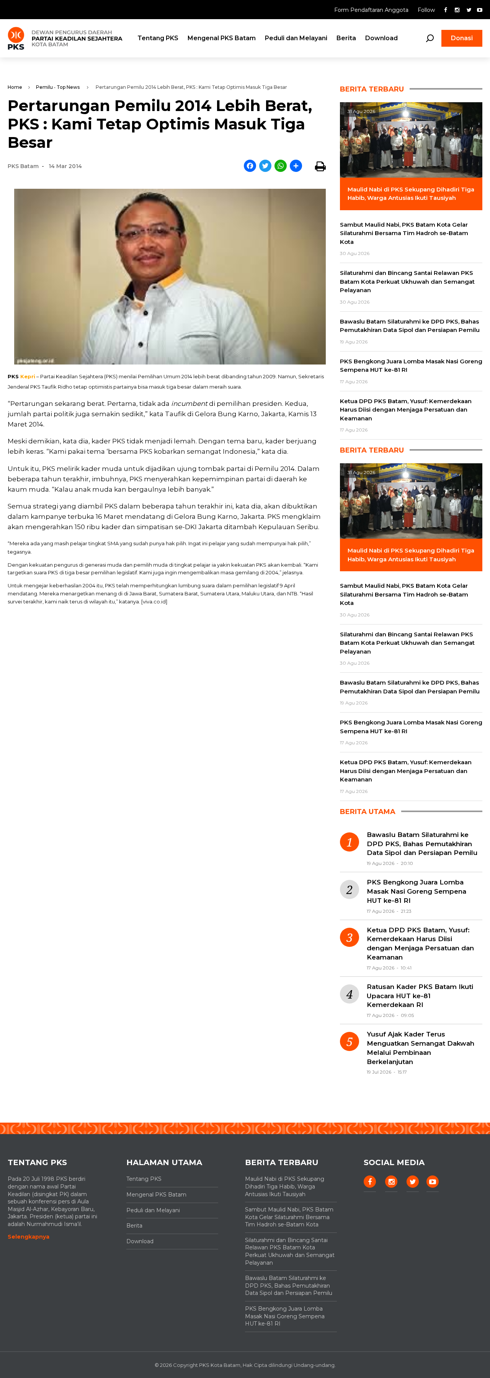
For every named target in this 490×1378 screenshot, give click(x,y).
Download (381, 38)
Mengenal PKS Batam (222, 38)
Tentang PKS (157, 38)
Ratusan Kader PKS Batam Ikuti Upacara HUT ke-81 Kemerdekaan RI (420, 996)
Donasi (462, 38)
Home (15, 87)
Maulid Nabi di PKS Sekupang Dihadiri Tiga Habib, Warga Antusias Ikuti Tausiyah (284, 1186)
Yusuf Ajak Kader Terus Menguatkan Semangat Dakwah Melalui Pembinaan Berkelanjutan (420, 1047)
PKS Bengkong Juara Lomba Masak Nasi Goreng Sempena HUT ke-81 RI (416, 891)
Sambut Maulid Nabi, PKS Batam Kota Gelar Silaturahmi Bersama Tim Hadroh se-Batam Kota (289, 1217)
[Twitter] (265, 166)
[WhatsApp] (280, 166)
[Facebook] (250, 166)
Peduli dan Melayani (296, 38)
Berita (346, 38)
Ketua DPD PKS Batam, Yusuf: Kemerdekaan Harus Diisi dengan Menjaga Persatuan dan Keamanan (420, 943)
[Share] (296, 166)
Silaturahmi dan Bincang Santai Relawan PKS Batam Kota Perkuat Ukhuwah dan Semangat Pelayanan (290, 1251)
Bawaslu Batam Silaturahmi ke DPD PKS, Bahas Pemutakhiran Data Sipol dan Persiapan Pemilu (422, 844)
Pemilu (44, 87)
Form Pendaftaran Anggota (372, 10)
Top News (68, 87)
